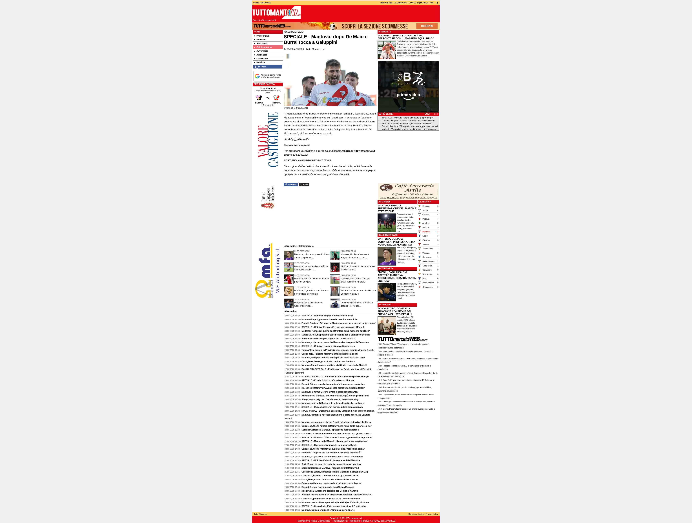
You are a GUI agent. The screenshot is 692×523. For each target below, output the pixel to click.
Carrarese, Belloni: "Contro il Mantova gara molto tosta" (330, 475)
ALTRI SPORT (385, 304)
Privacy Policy (432, 514)
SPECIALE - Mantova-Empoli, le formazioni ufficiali (327, 315)
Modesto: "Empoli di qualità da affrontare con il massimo (409, 129)
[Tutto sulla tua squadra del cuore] (276, 12)
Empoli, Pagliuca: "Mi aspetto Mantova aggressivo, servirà (410, 126)
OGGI (427, 114)
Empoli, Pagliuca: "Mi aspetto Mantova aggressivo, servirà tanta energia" (338, 323)
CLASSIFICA (424, 201)
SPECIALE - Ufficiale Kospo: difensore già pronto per (407, 117)
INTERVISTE (384, 31)
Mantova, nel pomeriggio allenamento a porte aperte (328, 510)
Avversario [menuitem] (262, 51)
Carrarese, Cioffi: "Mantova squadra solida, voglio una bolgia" (333, 449)
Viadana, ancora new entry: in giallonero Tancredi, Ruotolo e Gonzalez (336, 494)
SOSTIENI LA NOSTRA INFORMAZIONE (307, 160)
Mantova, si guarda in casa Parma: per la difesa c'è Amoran (332, 456)
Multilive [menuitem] (260, 62)
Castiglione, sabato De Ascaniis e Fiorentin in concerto (329, 479)
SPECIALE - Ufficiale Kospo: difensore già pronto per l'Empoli (332, 327)
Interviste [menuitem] (261, 39)
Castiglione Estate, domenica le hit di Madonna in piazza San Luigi (334, 472)
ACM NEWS (384, 201)
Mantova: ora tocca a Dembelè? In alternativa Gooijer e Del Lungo (335, 376)
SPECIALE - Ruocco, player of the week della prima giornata (332, 407)
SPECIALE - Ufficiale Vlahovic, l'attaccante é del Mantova (330, 460)
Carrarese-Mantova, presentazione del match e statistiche (331, 483)
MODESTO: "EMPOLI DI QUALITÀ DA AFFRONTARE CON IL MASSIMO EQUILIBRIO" (406, 37)
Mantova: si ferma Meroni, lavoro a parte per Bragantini (329, 392)
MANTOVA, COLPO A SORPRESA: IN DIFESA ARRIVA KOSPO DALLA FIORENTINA (396, 241)
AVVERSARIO (385, 268)
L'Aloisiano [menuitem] (262, 58)
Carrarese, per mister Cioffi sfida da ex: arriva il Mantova (330, 498)
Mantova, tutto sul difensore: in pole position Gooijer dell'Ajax (332, 403)
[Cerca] (437, 2)
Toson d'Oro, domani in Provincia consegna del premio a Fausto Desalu (337, 350)
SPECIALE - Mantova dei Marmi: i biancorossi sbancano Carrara (334, 441)
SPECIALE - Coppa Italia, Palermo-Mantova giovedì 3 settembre (333, 506)
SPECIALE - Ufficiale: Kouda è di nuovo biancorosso (328, 346)
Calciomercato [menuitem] (264, 47)
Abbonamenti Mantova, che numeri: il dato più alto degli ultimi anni (335, 395)
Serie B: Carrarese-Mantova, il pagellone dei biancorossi (330, 430)
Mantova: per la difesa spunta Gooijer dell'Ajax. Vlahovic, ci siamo (335, 502)
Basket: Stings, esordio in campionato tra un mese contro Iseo (333, 384)
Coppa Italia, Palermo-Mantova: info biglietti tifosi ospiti (329, 354)
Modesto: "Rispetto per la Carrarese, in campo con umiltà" (331, 452)
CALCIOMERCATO (388, 235)
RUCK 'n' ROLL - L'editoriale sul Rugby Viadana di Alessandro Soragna (337, 411)
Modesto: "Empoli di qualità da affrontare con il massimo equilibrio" (335, 331)
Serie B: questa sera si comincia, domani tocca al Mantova (331, 464)
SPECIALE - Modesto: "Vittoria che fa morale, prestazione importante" (337, 437)
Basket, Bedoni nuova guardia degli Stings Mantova (327, 487)
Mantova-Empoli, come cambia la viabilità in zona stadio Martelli (334, 365)
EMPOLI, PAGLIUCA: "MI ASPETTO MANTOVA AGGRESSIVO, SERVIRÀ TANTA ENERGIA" (397, 276)
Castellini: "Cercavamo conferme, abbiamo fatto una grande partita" (336, 433)
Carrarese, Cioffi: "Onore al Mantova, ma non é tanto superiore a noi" (336, 426)
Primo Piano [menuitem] (262, 36)
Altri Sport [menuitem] (261, 55)
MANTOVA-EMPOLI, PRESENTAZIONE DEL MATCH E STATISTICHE (397, 208)
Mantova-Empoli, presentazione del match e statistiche (329, 319)
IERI (436, 114)
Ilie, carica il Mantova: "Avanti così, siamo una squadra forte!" (333, 388)
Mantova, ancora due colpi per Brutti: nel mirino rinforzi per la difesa (336, 422)
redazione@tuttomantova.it (358, 150)
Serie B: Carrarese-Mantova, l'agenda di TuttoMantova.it (330, 468)
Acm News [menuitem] (262, 43)
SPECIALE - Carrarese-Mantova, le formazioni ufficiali (328, 445)
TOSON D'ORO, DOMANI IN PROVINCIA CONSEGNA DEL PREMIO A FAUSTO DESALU (395, 311)
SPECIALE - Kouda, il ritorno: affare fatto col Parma (327, 380)
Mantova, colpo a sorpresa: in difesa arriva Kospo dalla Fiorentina (335, 342)
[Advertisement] (408, 157)
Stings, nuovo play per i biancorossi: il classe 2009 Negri (330, 399)
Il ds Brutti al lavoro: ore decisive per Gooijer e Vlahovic (329, 491)
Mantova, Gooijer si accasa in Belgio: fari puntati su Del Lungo (333, 357)
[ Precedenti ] (267, 105)
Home (257, 31)
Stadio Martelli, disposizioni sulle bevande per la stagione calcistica (335, 335)
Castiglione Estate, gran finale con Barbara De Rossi (328, 361)
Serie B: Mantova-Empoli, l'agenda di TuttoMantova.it (328, 338)
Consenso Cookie (416, 514)
